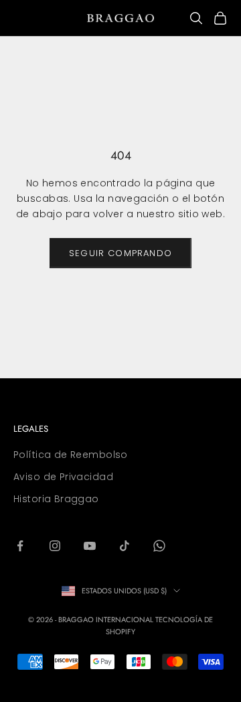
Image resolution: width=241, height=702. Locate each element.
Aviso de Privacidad (63, 476)
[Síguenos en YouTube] (89, 545)
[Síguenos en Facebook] (20, 545)
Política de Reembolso (70, 454)
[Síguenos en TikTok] (124, 545)
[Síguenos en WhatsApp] (159, 545)
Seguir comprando (120, 253)
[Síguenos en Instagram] (55, 545)
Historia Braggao (56, 499)
